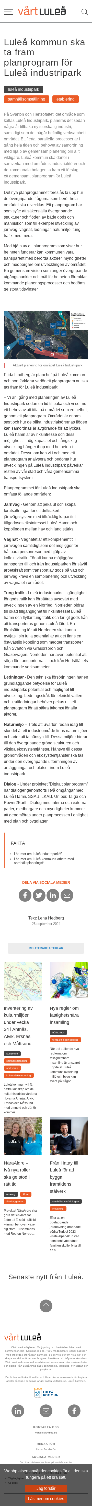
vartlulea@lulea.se (46, 1432)
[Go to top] (46, 1306)
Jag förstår (46, 1488)
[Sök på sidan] (85, 12)
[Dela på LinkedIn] (53, 895)
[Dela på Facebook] (25, 895)
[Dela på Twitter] (39, 895)
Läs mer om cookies (46, 1498)
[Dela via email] (67, 895)
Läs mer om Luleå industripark (38, 854)
